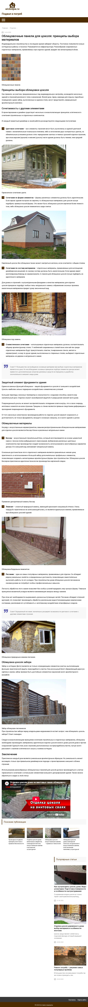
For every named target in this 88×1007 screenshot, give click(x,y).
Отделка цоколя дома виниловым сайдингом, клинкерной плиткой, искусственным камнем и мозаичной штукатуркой (34, 844)
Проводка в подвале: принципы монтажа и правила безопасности (16, 841)
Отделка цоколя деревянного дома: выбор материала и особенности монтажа (69, 928)
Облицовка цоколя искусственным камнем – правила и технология (53, 841)
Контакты (72, 1000)
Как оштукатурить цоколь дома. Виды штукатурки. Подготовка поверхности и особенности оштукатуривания (70, 889)
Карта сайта (82, 1000)
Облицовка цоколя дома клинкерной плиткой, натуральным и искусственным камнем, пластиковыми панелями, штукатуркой (71, 844)
